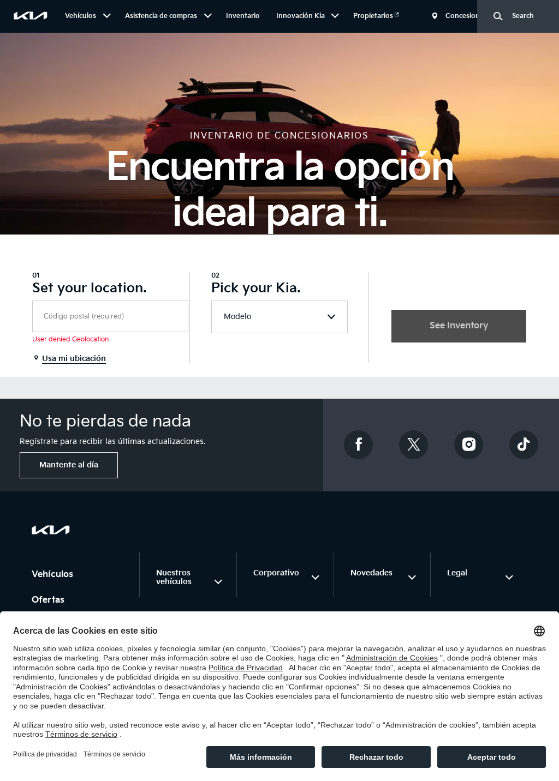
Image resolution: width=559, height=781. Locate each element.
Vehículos (54, 574)
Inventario (243, 16)
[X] (413, 445)
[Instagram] (468, 445)
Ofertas (49, 600)
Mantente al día (68, 465)
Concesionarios (470, 16)
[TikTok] (524, 445)
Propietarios (374, 16)
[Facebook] (358, 445)
